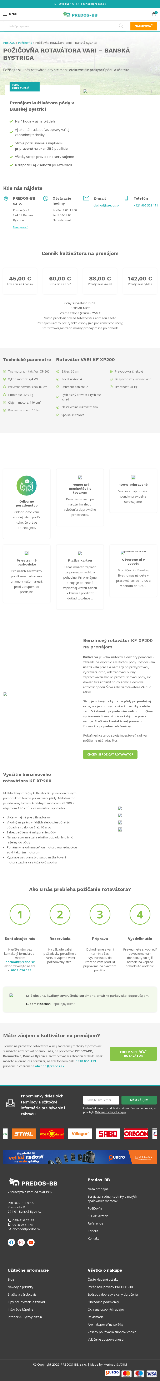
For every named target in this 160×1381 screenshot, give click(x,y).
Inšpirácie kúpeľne (20, 1309)
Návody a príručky (20, 1287)
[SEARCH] (120, 26)
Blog (11, 1279)
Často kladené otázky (103, 1279)
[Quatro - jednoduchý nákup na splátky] (80, 1157)
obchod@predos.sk (93, 4)
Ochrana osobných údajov (110, 1112)
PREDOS (9, 43)
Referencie (95, 1223)
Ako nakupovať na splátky (106, 1324)
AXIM (123, 1364)
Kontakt (93, 1238)
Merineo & (111, 1364)
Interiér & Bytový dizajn (25, 1317)
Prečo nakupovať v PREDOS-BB (110, 1287)
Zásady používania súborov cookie (112, 1332)
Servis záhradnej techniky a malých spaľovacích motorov (112, 1198)
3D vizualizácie (98, 1216)
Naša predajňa (98, 1189)
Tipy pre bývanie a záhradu (27, 1302)
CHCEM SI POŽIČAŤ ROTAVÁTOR (110, 754)
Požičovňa (25, 43)
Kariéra (93, 1231)
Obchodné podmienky (103, 1302)
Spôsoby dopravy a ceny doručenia (113, 1294)
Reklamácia (96, 1317)
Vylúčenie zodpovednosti (106, 1339)
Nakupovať (144, 26)
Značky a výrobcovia (22, 1294)
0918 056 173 (66, 4)
